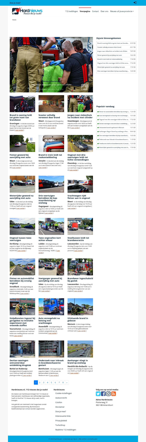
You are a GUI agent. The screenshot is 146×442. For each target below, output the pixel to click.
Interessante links (63, 416)
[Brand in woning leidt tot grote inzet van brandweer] (22, 103)
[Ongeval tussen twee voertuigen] (22, 226)
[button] (16, 64)
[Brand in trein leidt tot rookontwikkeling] (51, 143)
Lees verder (19, 130)
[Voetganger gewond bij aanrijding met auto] (51, 266)
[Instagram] (108, 395)
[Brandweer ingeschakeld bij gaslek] (80, 266)
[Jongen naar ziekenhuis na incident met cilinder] (80, 103)
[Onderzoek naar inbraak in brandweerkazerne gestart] (51, 348)
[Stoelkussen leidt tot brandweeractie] (80, 226)
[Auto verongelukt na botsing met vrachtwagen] (51, 306)
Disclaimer (60, 407)
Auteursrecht (61, 398)
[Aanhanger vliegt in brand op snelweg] (80, 348)
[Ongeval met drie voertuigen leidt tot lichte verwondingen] (80, 143)
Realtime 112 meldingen (65, 429)
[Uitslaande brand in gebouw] (80, 306)
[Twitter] (98, 395)
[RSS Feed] (113, 395)
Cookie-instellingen (63, 393)
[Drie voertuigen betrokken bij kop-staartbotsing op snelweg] (51, 184)
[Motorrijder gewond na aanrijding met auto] (22, 184)
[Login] (135, 2)
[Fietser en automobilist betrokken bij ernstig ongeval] (22, 266)
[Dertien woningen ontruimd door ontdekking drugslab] (22, 348)
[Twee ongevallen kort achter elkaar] (51, 226)
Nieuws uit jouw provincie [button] (121, 11)
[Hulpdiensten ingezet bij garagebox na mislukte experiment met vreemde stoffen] (22, 306)
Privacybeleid (61, 420)
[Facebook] (103, 395)
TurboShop (60, 425)
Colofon (58, 402)
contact (27, 409)
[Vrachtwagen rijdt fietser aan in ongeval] (80, 184)
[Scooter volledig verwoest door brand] (51, 103)
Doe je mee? (60, 411)
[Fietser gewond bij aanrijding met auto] (22, 143)
